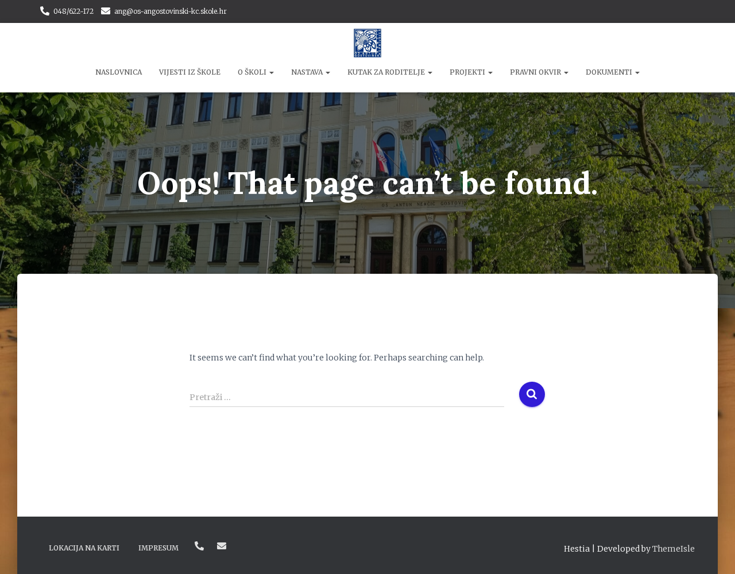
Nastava (307, 72)
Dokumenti (610, 72)
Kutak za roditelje (387, 72)
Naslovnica (118, 72)
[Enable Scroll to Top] (712, 551)
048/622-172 (73, 11)
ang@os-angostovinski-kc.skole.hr (170, 11)
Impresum (158, 548)
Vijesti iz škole (189, 72)
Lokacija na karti (84, 548)
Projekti (468, 72)
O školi (253, 72)
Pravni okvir (536, 72)
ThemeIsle (673, 549)
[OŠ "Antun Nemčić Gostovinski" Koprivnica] (367, 43)
